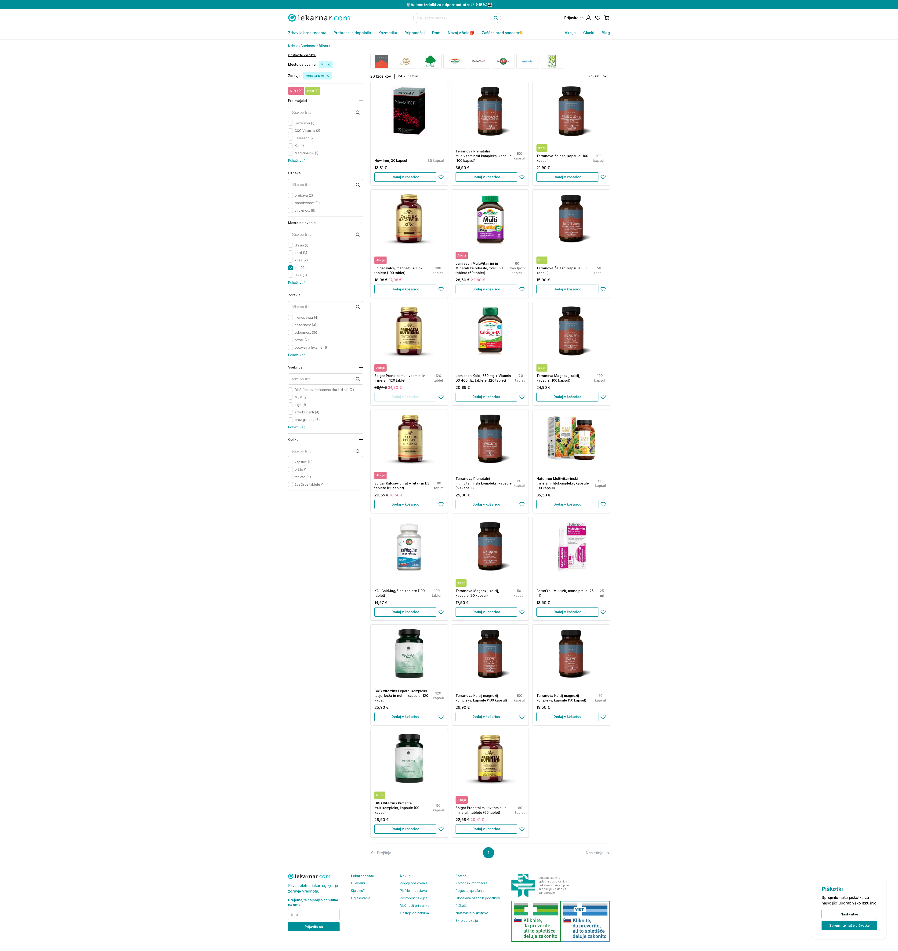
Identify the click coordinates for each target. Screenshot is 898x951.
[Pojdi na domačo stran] (319, 18)
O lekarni (358, 883)
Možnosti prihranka (414, 906)
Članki (588, 32)
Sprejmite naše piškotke (849, 925)
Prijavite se (314, 927)
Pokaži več (296, 161)
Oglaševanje (360, 898)
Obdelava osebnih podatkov (478, 898)
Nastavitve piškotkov (472, 913)
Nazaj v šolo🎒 (461, 32)
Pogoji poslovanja (413, 883)
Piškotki (461, 906)
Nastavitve (849, 914)
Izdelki (293, 46)
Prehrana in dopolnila (352, 32)
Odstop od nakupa (414, 913)
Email (295, 914)
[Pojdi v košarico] (607, 18)
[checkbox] (290, 123)
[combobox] (401, 76)
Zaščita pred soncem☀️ (503, 32)
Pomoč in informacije (472, 883)
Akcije (570, 32)
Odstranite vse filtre (302, 55)
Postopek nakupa (413, 898)
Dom (436, 32)
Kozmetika (387, 32)
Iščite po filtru (301, 112)
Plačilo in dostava (413, 891)
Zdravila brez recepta (307, 32)
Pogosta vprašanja (470, 891)
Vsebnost (308, 46)
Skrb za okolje (467, 920)
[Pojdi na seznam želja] (598, 18)
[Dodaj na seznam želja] (441, 177)
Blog (606, 32)
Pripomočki (415, 32)
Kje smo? (358, 891)
